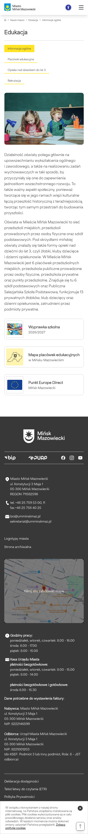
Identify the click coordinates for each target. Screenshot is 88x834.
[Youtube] (80, 457)
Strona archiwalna (17, 546)
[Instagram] (71, 457)
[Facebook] (63, 457)
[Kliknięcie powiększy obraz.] (44, 119)
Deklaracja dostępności (21, 781)
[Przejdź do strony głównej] (44, 436)
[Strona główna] (5, 20)
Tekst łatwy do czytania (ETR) (25, 789)
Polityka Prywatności (19, 796)
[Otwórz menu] (81, 7)
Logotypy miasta (16, 538)
